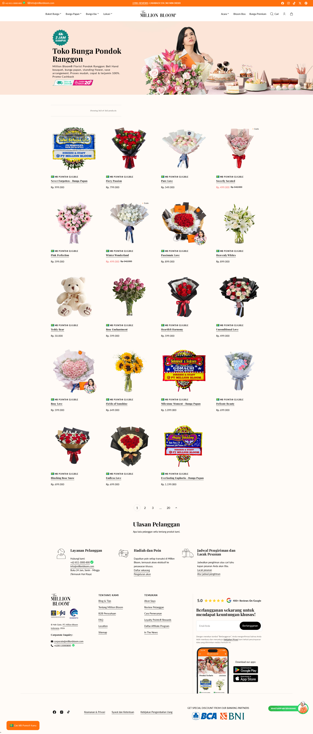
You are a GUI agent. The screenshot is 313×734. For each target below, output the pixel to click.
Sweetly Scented (225, 180)
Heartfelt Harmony (172, 329)
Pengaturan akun (142, 574)
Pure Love (167, 180)
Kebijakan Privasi (231, 639)
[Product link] (74, 157)
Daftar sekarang (142, 570)
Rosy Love (56, 403)
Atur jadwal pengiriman (208, 574)
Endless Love (113, 478)
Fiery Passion (114, 180)
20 (168, 508)
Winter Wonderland (117, 255)
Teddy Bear (57, 329)
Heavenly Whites (226, 255)
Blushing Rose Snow (62, 478)
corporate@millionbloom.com (67, 641)
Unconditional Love (227, 329)
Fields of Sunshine (116, 403)
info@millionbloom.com (42, 3)
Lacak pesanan (204, 570)
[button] (274, 13)
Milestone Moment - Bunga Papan (181, 403)
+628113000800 (62, 645)
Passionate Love (170, 255)
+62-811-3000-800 (13, 3)
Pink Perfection (60, 255)
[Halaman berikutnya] (176, 508)
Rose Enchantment (116, 329)
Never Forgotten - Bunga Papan (69, 180)
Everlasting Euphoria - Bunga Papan (182, 478)
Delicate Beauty (225, 403)
